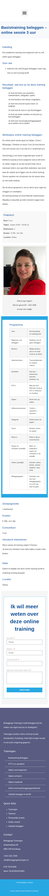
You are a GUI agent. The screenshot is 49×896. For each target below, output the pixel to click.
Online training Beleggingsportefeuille (24, 788)
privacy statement (16, 891)
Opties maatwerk (15, 782)
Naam (10, 638)
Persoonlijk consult (16, 818)
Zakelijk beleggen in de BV (19, 794)
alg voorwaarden (27, 891)
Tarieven (12, 814)
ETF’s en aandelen (16, 764)
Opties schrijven (15, 776)
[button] (24, 13)
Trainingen (12, 809)
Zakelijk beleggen (15, 826)
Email (10, 649)
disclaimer (36, 891)
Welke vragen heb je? (19, 670)
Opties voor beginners (17, 770)
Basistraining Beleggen (18, 758)
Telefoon (12, 660)
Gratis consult (14, 822)
